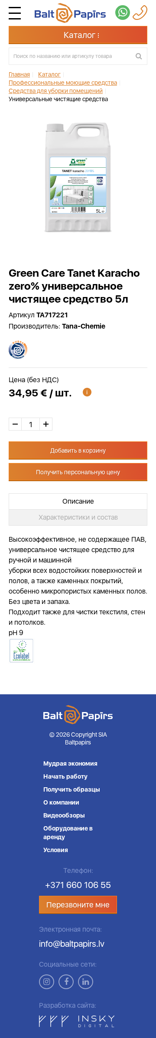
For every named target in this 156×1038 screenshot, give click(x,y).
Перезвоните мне (78, 904)
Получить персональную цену (78, 472)
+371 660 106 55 (78, 885)
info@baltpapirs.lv (71, 944)
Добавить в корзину (78, 450)
